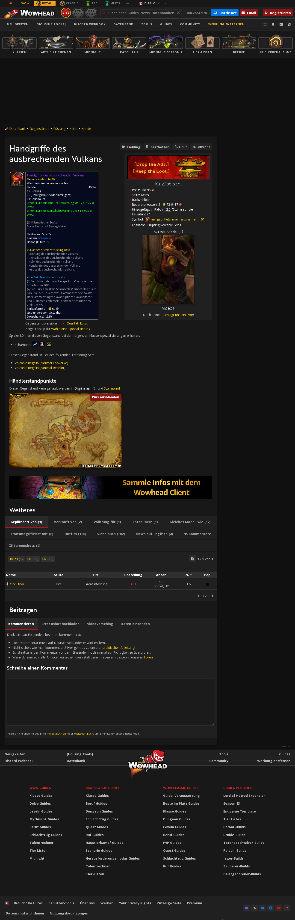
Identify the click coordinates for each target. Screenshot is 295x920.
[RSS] (286, 908)
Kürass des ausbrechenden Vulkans (52, 269)
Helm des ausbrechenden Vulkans (51, 262)
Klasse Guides (41, 795)
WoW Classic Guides (180, 788)
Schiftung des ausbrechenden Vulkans (53, 254)
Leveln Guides (41, 811)
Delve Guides (40, 803)
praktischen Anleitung (118, 647)
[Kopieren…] (192, 558)
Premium (194, 903)
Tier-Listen (95, 874)
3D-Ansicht (201, 147)
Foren (148, 657)
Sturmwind (112, 388)
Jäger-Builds (233, 858)
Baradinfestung (96, 584)
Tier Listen (38, 850)
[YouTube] (278, 908)
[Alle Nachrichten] (10, 3)
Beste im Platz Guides (181, 803)
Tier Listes (232, 819)
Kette (73, 128)
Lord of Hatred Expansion (244, 795)
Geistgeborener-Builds (242, 874)
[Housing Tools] (80, 754)
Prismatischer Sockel (44, 222)
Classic (72, 3)
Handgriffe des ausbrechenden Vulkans (54, 266)
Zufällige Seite (169, 903)
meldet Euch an (56, 733)
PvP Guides (172, 842)
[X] (254, 908)
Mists (115, 3)
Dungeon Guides (99, 811)
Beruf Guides (40, 827)
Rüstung (59, 128)
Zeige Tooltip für (38, 329)
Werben (106, 903)
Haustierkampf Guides (104, 842)
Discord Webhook (90, 24)
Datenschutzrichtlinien (25, 913)
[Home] (30, 12)
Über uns (87, 903)
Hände (86, 128)
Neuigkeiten (18, 24)
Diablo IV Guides (237, 788)
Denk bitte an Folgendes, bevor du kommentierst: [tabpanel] (80, 683)
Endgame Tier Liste (239, 811)
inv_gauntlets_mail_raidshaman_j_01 (177, 219)
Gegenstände (39, 128)
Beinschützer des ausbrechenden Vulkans (56, 258)
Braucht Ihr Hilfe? (28, 903)
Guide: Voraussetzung (181, 795)
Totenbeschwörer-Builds (243, 842)
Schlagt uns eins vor (178, 315)
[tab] (26, 522)
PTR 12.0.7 (91, 12)
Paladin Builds (234, 850)
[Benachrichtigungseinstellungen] (273, 24)
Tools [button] (146, 24)
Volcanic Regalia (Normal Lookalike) (41, 363)
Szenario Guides (99, 850)
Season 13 (231, 803)
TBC (94, 3)
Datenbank (123, 24)
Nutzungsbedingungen (69, 913)
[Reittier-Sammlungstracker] (110, 487)
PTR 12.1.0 (78, 12)
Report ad (285, 746)
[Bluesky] (262, 908)
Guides (166, 24)
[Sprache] (289, 24)
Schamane (45, 238)
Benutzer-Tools (61, 903)
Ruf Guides (95, 835)
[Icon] (17, 179)
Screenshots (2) (168, 231)
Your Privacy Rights (135, 903)
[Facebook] (270, 908)
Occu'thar (17, 584)
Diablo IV (152, 3)
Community (190, 24)
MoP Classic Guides (103, 788)
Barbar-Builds (234, 827)
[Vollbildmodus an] (265, 24)
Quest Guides (97, 827)
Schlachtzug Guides (46, 835)
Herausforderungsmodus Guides (113, 858)
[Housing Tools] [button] (51, 24)
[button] (64, 446)
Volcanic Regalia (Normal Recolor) (40, 368)
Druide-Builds (234, 835)
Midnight (37, 858)
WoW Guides (40, 788)
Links (183, 147)
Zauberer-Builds (236, 866)
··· (127, 3)
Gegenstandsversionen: (43, 323)
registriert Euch (83, 733)
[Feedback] (281, 24)
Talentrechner (41, 842)
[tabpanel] (111, 576)
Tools (223, 754)
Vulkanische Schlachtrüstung (45, 250)
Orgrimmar (82, 388)
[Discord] (246, 908)
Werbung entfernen (226, 24)
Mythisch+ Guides (44, 819)
